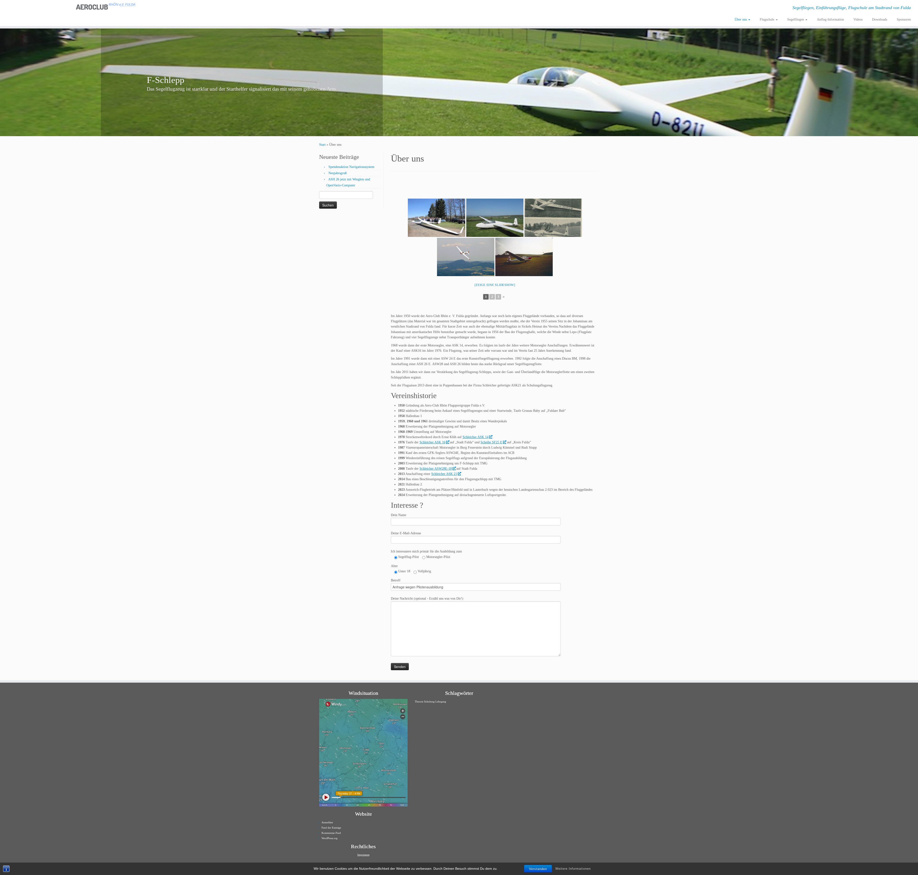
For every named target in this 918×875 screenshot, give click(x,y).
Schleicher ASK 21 (444, 474)
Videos (858, 19)
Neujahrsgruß (337, 173)
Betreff (395, 580)
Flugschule (767, 19)
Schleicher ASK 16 (432, 442)
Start (322, 144)
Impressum (363, 854)
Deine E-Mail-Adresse (406, 533)
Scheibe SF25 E (491, 442)
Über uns (741, 19)
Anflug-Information (830, 19)
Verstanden (538, 869)
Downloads (879, 19)
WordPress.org (330, 838)
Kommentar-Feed (331, 832)
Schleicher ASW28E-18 (436, 468)
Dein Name (398, 515)
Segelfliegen (796, 19)
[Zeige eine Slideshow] (495, 285)
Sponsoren (904, 19)
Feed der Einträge (331, 827)
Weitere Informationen (573, 868)
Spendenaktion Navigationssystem (351, 167)
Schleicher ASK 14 (475, 437)
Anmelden (327, 822)
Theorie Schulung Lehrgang (430, 701)
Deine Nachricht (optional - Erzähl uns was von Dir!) (427, 598)
